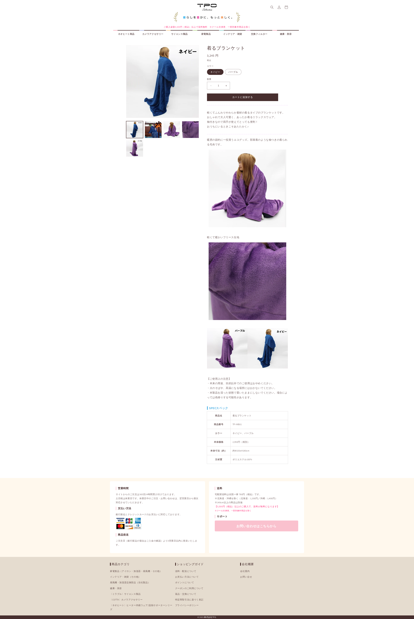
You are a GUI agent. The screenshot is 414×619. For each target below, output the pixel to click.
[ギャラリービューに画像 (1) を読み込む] (134, 129)
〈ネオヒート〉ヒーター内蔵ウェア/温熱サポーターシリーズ (141, 607)
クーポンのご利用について (189, 588)
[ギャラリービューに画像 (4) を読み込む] (190, 129)
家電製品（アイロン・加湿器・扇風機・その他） (136, 571)
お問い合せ (246, 576)
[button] (272, 7)
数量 (209, 79)
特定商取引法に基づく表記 (189, 599)
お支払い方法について (187, 576)
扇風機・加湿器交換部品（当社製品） (130, 582)
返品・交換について (185, 593)
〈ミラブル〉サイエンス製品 (125, 593)
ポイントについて (184, 582)
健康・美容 (116, 588)
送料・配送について (185, 571)
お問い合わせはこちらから (256, 526)
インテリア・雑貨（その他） (125, 576)
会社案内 (245, 571)
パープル (233, 72)
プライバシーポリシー (187, 605)
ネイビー (215, 72)
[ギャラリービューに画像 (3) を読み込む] (171, 129)
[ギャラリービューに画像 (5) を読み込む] (134, 148)
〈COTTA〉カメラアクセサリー (126, 599)
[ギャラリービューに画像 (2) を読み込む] (153, 129)
